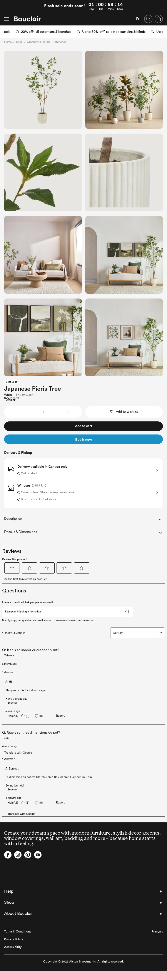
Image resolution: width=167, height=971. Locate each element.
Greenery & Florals (38, 41)
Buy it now (83, 439)
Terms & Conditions (17, 931)
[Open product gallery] (43, 90)
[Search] (148, 19)
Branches (60, 41)
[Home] (27, 19)
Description (13, 518)
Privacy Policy (13, 939)
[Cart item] (159, 19)
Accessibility (13, 947)
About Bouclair (18, 913)
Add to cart (83, 426)
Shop (19, 41)
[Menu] (6, 19)
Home (8, 41)
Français (157, 931)
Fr (137, 19)
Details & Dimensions (20, 532)
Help (8, 891)
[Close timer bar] (162, 6)
